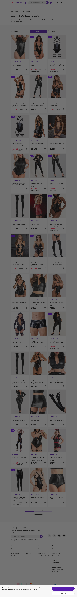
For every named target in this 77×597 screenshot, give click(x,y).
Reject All (63, 593)
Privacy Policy (32, 589)
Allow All (63, 589)
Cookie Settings (21, 589)
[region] (38, 591)
